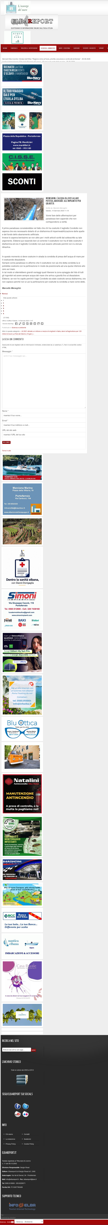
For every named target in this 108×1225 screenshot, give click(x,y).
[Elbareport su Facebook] (18, 1106)
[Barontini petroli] (22, 869)
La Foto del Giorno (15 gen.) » (23, 334)
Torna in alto (6, 450)
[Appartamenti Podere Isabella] (22, 980)
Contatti (27, 1134)
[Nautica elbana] (22, 946)
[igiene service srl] (22, 836)
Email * (5, 420)
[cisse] (22, 161)
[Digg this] (23, 323)
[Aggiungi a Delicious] (20, 323)
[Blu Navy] (22, 73)
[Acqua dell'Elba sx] (17, 7)
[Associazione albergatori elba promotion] (22, 120)
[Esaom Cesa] (22, 181)
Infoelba (13, 1217)
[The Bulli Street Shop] (22, 757)
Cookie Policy (29, 1144)
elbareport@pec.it (30, 1179)
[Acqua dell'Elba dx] (17, 37)
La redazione (10, 1139)
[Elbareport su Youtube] (18, 1114)
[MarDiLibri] (22, 142)
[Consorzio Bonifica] (22, 894)
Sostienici (27, 1139)
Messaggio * (7, 351)
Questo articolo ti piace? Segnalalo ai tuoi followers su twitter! (42, 323)
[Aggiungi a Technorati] (31, 323)
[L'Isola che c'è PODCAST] (22, 567)
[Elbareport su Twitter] (25, 1106)
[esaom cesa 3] (22, 467)
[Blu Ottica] (22, 728)
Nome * (5, 411)
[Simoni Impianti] (22, 609)
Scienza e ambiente (19, 327)
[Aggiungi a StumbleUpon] (27, 323)
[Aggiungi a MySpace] (38, 323)
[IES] (22, 652)
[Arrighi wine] (22, 531)
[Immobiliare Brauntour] (22, 499)
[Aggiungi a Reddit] (34, 323)
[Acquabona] (22, 1014)
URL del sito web (9, 430)
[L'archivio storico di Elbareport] (22, 1079)
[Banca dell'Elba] (22, 920)
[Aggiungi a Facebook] (16, 323)
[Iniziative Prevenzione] (22, 793)
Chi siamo (9, 1134)
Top (2, 1215)
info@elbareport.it (12, 1179)
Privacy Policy (11, 1144)
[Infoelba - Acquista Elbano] (22, 695)
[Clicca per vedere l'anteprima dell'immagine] (24, 209)
